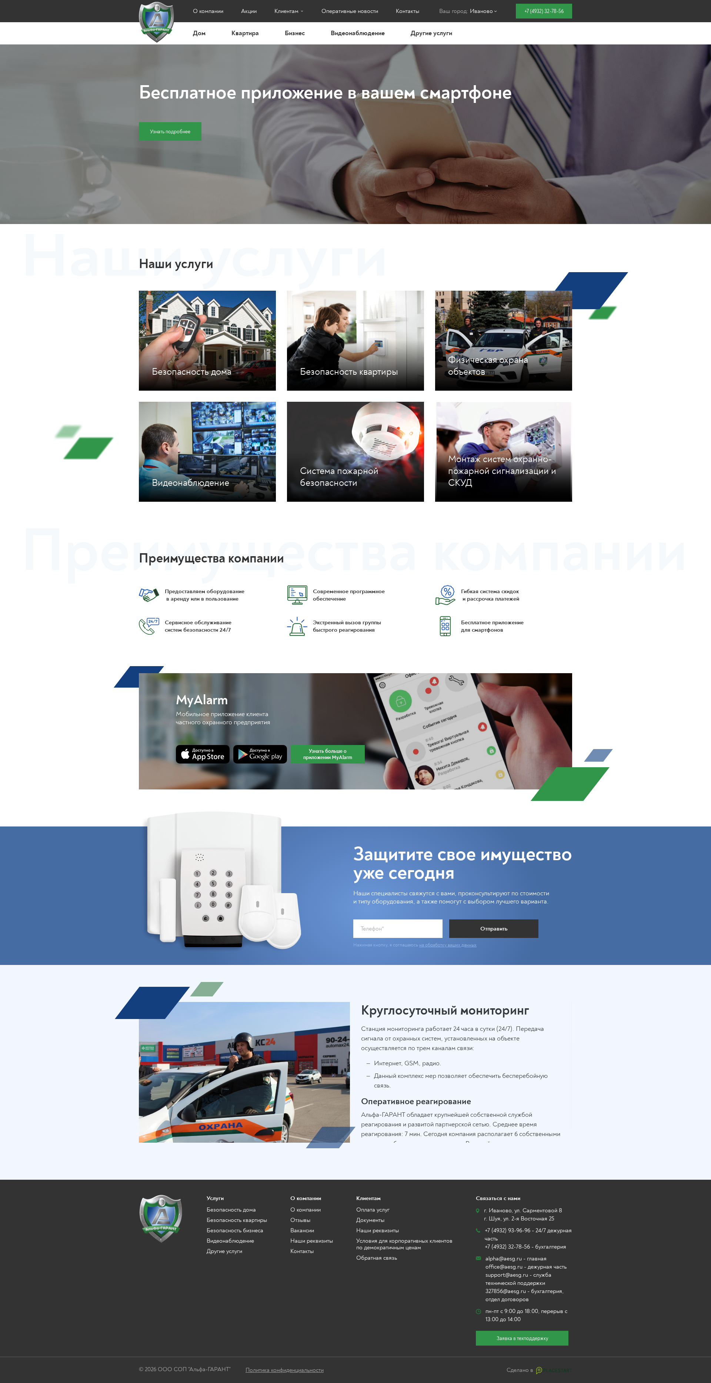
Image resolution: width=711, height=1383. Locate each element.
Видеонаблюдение (358, 33)
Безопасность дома (231, 1209)
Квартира (245, 33)
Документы (370, 1220)
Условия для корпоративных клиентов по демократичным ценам (404, 1244)
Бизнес (295, 33)
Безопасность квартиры (237, 1220)
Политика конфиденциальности (285, 1370)
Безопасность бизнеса (235, 1230)
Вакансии (302, 1230)
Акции (249, 11)
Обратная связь (376, 1258)
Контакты (407, 11)
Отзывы (300, 1220)
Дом (199, 33)
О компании (208, 11)
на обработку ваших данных (448, 945)
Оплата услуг (373, 1209)
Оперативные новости (349, 11)
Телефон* (372, 928)
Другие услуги (431, 33)
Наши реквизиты (311, 1240)
